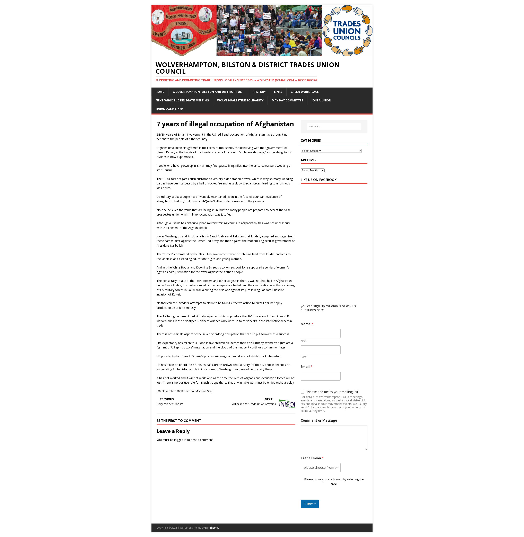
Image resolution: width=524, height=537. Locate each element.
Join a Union (321, 100)
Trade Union (312, 458)
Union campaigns (169, 109)
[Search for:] (334, 126)
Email (306, 367)
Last (303, 357)
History (259, 92)
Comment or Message (319, 420)
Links (278, 92)
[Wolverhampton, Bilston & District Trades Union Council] (262, 54)
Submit (310, 503)
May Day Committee (287, 100)
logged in (180, 440)
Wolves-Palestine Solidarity (240, 100)
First (303, 340)
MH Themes (212, 527)
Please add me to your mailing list (332, 392)
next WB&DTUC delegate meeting (182, 100)
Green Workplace (305, 92)
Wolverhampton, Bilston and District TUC (207, 92)
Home (160, 92)
